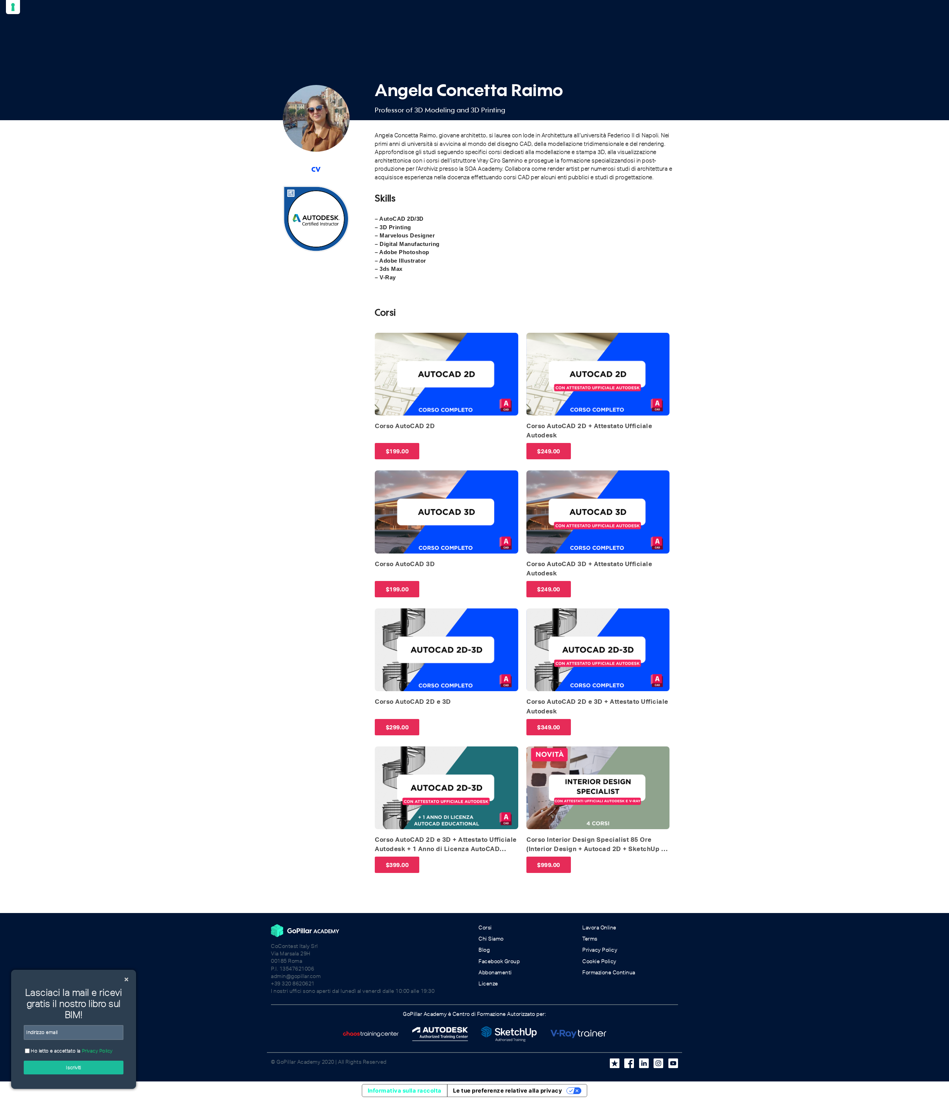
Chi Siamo (491, 939)
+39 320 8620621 (293, 983)
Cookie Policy (599, 961)
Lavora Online (599, 927)
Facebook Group (499, 961)
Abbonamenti (495, 972)
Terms (590, 939)
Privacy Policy (599, 950)
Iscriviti (73, 1067)
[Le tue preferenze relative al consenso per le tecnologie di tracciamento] (13, 7)
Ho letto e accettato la (71, 1051)
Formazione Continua (608, 972)
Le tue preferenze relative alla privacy (507, 1090)
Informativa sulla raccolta (405, 1090)
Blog (484, 950)
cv (316, 168)
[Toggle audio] (382, 340)
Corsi (485, 927)
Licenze (488, 983)
